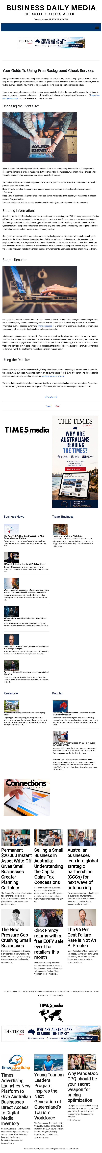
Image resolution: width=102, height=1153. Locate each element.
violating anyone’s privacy (53, 376)
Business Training (7, 1143)
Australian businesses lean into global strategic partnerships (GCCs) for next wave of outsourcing (83, 869)
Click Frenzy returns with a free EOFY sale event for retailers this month (48, 944)
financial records (45, 326)
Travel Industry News (41, 1137)
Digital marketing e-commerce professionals (38, 991)
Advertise (88, 991)
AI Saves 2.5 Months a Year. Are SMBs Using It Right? (24, 564)
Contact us (7, 991)
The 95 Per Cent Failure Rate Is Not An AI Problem (82, 937)
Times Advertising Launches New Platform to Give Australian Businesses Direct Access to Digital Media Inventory (16, 1099)
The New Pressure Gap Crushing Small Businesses (16, 937)
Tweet (48, 406)
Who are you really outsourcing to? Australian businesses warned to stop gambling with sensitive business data (26, 591)
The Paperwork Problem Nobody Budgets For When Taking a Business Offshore (24, 537)
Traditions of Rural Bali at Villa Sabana (67, 536)
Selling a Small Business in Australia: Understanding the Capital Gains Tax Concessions (48, 866)
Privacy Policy (77, 991)
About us (16, 991)
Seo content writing (64, 991)
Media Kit (43, 995)
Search (96, 991)
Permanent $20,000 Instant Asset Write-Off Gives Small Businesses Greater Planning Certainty (16, 869)
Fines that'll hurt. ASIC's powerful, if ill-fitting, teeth (72, 759)
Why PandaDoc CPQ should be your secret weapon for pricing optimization (83, 1087)
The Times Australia (56, 995)
